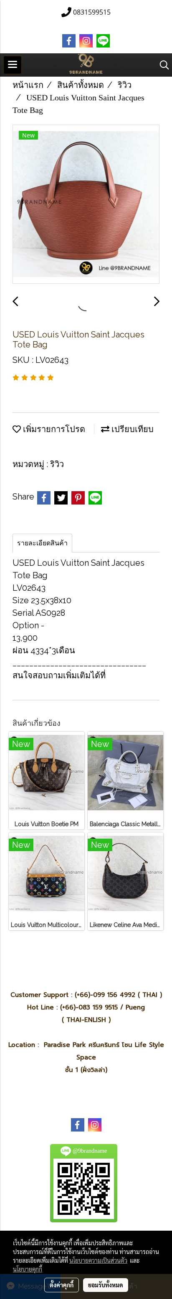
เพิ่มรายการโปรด (53, 429)
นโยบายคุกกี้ (27, 1269)
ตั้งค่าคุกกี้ (61, 1285)
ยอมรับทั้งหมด (105, 1285)
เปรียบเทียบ (131, 429)
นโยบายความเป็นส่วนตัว (98, 1260)
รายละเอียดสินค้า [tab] (42, 543)
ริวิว (57, 464)
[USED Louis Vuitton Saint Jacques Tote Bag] (86, 204)
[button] (161, 65)
